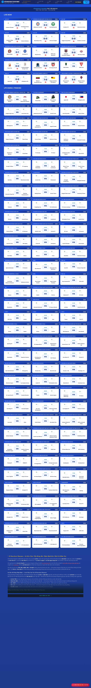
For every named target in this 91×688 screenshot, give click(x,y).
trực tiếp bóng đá (46, 563)
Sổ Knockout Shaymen (26, 2)
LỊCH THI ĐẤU (40, 2)
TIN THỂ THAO (69, 2)
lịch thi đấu (65, 563)
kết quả (70, 563)
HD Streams (78, 2)
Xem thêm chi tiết (44, 595)
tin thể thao (16, 564)
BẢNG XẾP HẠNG (58, 2)
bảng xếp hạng (75, 563)
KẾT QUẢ (49, 2)
